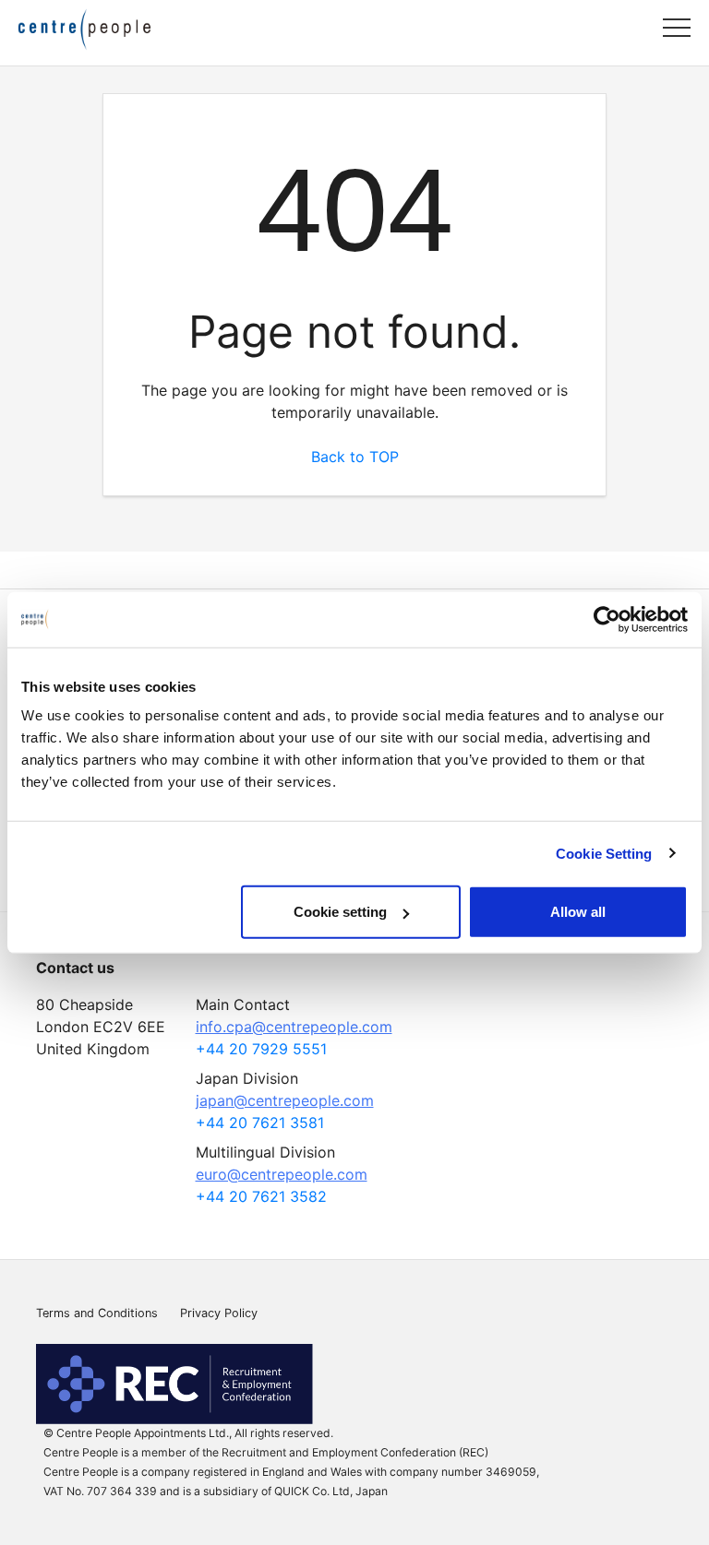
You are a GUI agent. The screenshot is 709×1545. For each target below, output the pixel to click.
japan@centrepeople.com (285, 1100)
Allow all (578, 912)
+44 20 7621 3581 (260, 1122)
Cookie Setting (604, 853)
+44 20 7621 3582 (261, 1196)
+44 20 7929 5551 (261, 1049)
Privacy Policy (219, 1313)
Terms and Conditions (97, 1313)
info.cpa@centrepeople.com (294, 1026)
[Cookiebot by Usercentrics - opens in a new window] (607, 619)
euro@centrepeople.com (281, 1174)
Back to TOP (355, 456)
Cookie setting (340, 912)
